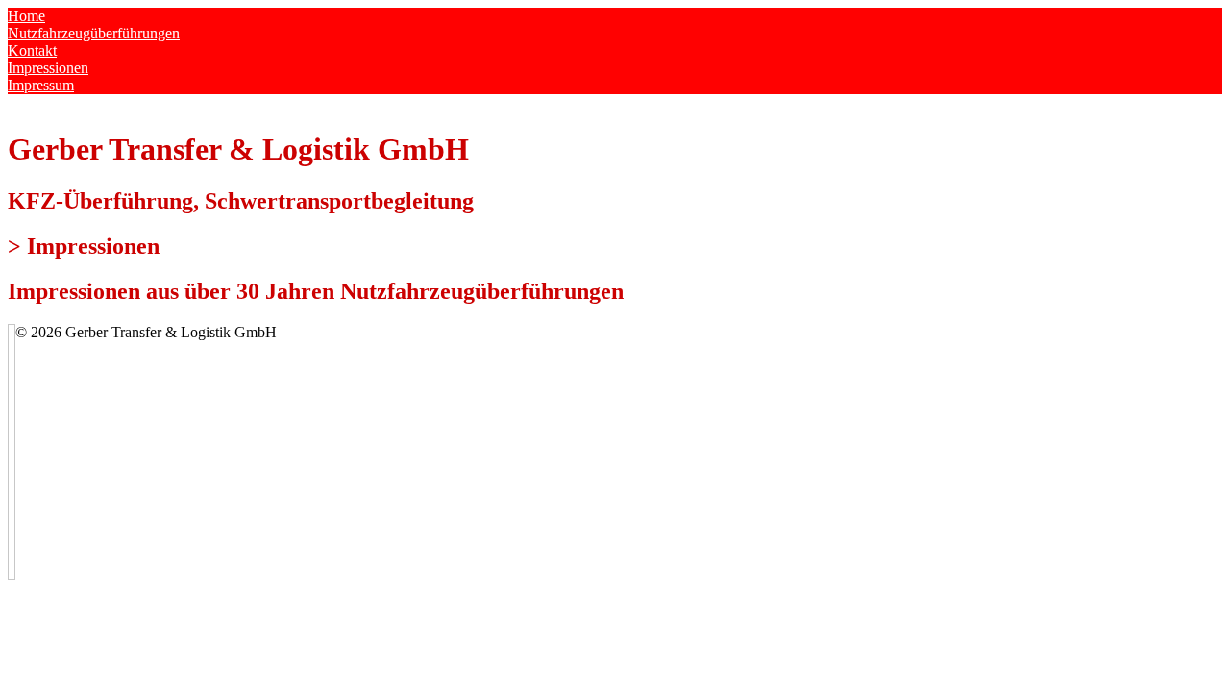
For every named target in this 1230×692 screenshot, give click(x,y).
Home (26, 16)
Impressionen (48, 68)
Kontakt (32, 50)
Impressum (41, 85)
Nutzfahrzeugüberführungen (94, 33)
